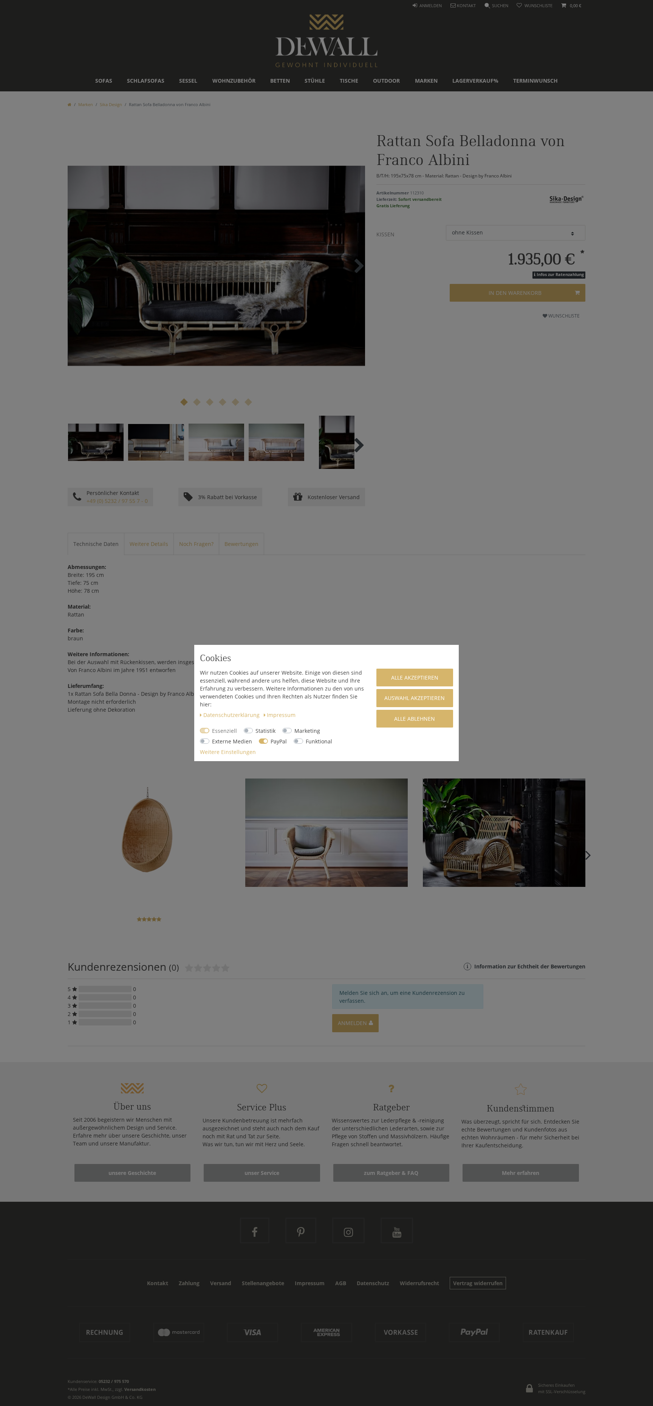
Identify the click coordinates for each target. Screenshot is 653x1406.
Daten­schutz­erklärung (232, 714)
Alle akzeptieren (414, 677)
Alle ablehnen (414, 718)
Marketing (307, 730)
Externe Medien (232, 741)
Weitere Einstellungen (228, 751)
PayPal (279, 741)
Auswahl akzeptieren (414, 697)
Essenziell (224, 730)
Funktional (319, 741)
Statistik (265, 730)
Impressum (281, 714)
